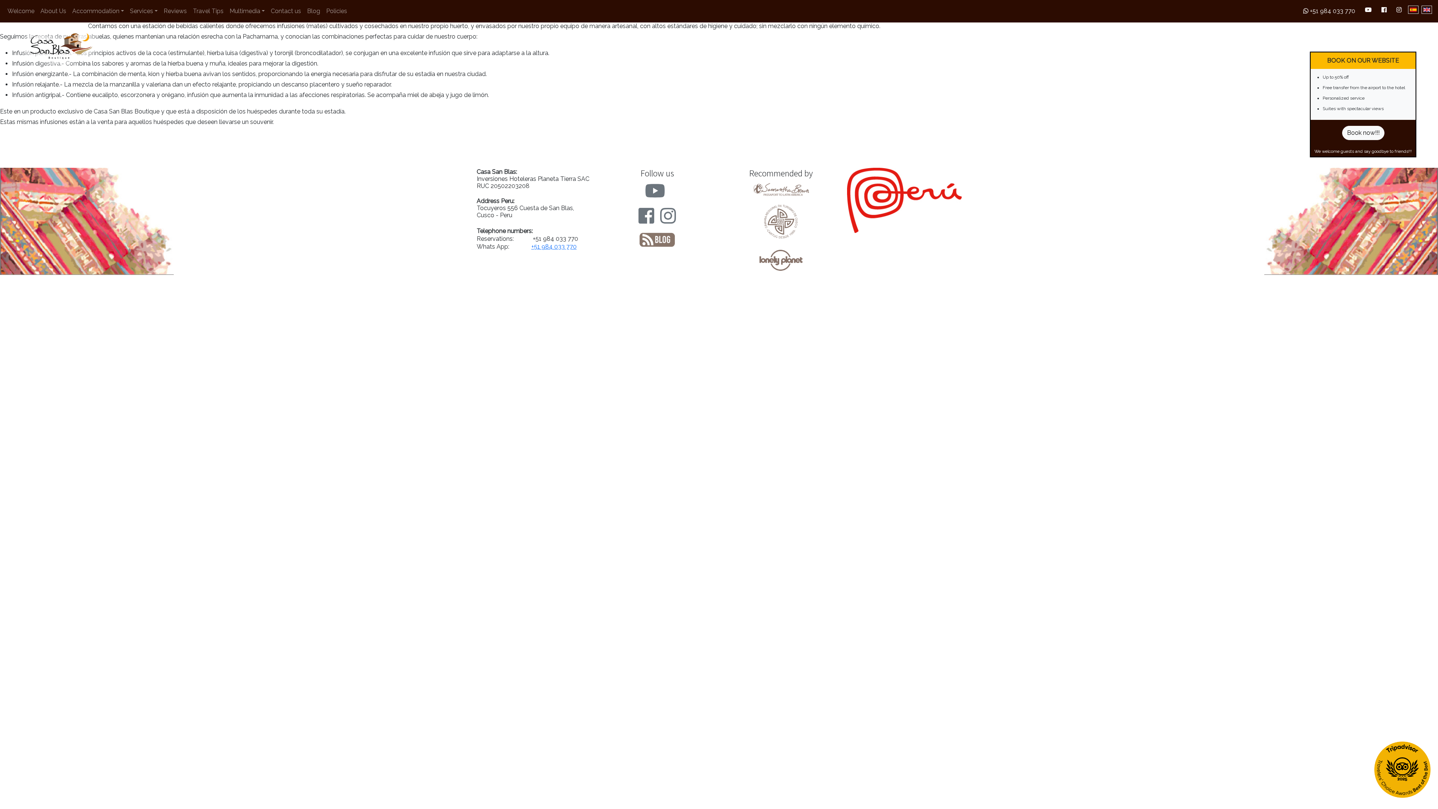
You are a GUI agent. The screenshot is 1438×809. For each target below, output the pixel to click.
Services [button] (141, 11)
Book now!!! (1363, 132)
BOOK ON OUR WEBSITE (1363, 60)
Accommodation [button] (95, 11)
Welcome (20, 11)
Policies (336, 11)
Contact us (286, 11)
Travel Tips (208, 11)
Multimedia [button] (245, 11)
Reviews (175, 11)
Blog (313, 11)
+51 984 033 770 (1331, 11)
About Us (53, 11)
